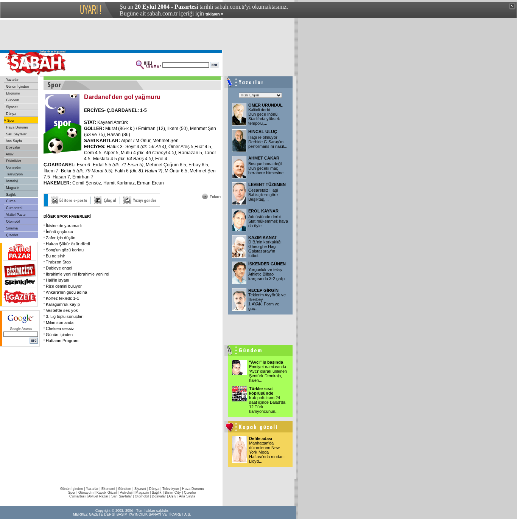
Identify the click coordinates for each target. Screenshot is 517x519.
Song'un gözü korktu (65, 250)
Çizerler (11, 235)
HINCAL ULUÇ (262, 131)
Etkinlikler (13, 161)
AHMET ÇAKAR (263, 158)
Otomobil (12, 221)
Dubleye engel (59, 268)
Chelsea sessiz (60, 328)
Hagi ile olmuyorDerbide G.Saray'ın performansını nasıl (267, 142)
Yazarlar (12, 80)
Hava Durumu (16, 127)
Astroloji (11, 181)
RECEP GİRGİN (263, 290)
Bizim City (173, 492)
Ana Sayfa (13, 141)
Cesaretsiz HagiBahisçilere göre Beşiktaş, (263, 194)
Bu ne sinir (55, 256)
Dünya (10, 114)
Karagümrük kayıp (63, 304)
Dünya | (155, 489)
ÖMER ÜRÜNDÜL (265, 105)
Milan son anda (59, 322)
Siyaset (11, 107)
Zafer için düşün (60, 237)
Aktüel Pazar (15, 215)
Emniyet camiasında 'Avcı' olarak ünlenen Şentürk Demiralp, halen (268, 373)
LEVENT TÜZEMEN (267, 184)
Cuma (10, 201)
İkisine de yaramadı (64, 225)
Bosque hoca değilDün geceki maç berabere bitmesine (267, 168)
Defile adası (260, 438)
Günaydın (13, 167)
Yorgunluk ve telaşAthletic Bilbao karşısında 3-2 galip (268, 274)
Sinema (11, 228)
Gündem (12, 100)
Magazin (12, 188)
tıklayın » (214, 14)
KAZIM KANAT (262, 237)
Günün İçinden (17, 86)
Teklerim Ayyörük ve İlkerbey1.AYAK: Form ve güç (267, 302)
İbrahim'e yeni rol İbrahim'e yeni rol (77, 274)
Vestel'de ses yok (62, 310)
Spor (10, 120)
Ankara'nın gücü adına (66, 292)
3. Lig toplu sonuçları (65, 316)
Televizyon (14, 174)
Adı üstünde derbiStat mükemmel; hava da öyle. (268, 221)
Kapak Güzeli (107, 492)
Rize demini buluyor (64, 286)
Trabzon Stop (58, 262)
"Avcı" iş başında (266, 362)
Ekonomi (12, 93)
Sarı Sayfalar (15, 134)
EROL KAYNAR (263, 211)
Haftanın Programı (62, 340)
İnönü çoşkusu (59, 231)
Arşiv (9, 154)
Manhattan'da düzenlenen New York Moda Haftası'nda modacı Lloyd (267, 452)
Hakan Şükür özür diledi (68, 244)
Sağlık (10, 195)
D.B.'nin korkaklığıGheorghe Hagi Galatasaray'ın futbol (265, 249)
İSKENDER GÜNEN (267, 264)
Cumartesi (13, 208)
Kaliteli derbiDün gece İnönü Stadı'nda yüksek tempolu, (264, 116)
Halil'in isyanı (57, 280)
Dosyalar (12, 147)
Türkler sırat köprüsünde (261, 390)
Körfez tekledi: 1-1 (62, 298)
